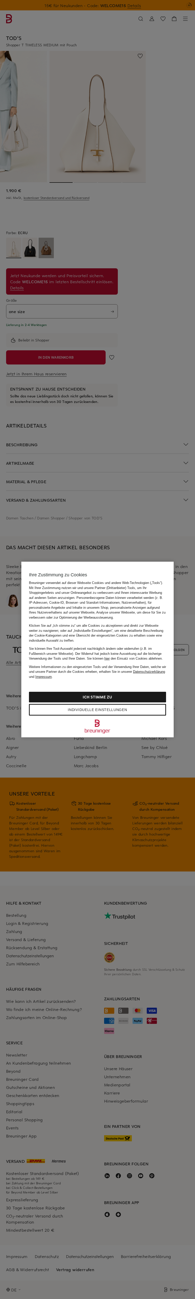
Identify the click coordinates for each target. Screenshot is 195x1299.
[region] (97, 649)
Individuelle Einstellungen (97, 710)
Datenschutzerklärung (149, 672)
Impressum (43, 677)
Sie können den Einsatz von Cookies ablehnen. (125, 658)
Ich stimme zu (97, 697)
